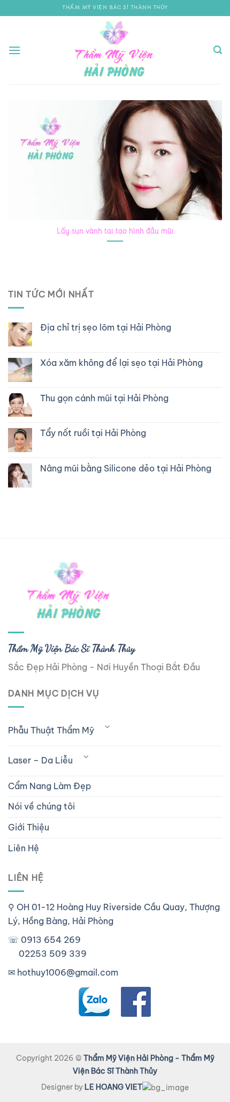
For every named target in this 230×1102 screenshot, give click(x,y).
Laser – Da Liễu (40, 760)
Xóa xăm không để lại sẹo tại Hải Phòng (121, 363)
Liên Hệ (23, 848)
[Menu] (14, 50)
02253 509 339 (53, 953)
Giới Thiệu (28, 827)
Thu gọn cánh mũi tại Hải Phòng (104, 398)
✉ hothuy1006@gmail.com (63, 972)
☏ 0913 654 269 (44, 939)
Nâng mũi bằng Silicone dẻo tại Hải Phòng (125, 468)
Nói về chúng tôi (41, 806)
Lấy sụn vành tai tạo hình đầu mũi (115, 231)
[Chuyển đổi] (107, 726)
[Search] (217, 50)
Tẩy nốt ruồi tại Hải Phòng (93, 433)
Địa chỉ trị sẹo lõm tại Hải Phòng (105, 328)
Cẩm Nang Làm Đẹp (49, 786)
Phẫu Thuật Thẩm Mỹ (51, 730)
